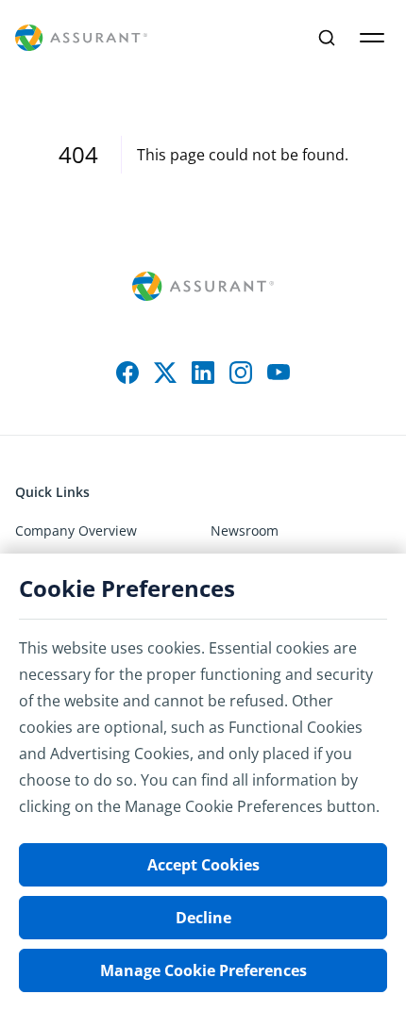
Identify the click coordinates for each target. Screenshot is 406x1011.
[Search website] (327, 38)
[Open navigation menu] (372, 38)
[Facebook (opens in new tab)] (127, 372)
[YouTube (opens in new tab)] (278, 372)
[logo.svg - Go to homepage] (81, 38)
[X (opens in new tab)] (165, 372)
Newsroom (245, 530)
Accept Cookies (203, 864)
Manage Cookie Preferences (203, 970)
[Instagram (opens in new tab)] (240, 372)
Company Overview (76, 530)
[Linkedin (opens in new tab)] (203, 372)
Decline (203, 917)
